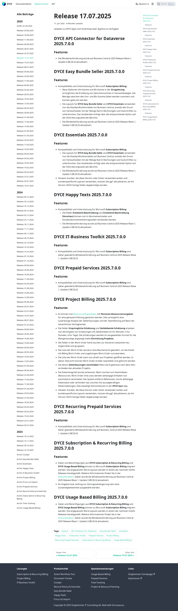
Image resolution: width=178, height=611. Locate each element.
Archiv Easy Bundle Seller (28, 459)
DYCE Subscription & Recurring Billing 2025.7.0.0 (151, 106)
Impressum (134, 578)
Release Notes (41, 3)
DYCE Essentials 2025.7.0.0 (149, 40)
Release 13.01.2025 (25, 185)
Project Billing (113, 535)
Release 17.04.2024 (25, 379)
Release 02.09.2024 (25, 283)
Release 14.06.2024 (25, 338)
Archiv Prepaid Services (27, 486)
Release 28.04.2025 (25, 112)
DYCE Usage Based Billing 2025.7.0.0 (150, 118)
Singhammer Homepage (140, 574)
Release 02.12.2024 (25, 215)
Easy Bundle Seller (108, 531)
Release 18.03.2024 (25, 402)
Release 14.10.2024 (25, 251)
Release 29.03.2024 (25, 393)
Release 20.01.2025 (25, 181)
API (53, 3)
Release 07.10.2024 (25, 256)
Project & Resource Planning (105, 586)
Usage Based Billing (122, 540)
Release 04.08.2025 (25, 44)
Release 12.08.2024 (25, 297)
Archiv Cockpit (23, 454)
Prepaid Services (96, 535)
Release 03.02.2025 (25, 172)
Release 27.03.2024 (25, 398)
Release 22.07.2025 (25, 53)
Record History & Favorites (67, 586)
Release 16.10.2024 (25, 247)
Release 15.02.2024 (25, 416)
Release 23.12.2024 (25, 201)
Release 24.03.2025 (25, 140)
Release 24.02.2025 (25, 158)
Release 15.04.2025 (25, 126)
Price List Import (62, 599)
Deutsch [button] (143, 3)
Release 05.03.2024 (25, 407)
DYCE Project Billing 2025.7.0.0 (150, 81)
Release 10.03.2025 (25, 149)
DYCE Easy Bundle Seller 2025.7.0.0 (150, 29)
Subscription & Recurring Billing (96, 540)
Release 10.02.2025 (25, 167)
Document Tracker (63, 578)
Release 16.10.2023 (25, 450)
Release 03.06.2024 (25, 347)
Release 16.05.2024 (25, 356)
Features (148, 25)
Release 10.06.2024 (25, 343)
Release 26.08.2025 (25, 30)
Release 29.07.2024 (25, 306)
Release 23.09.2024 (25, 270)
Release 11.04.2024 (25, 384)
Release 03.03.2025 (25, 153)
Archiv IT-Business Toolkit (28, 473)
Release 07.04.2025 (25, 131)
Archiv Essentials (24, 463)
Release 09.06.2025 (25, 85)
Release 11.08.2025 (25, 39)
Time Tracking (98, 582)
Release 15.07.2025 (25, 62)
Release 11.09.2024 (25, 279)
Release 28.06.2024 (25, 329)
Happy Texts (60, 535)
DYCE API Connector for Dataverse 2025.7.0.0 (150, 18)
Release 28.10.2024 (25, 238)
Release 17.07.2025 (25, 58)
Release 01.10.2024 (25, 261)
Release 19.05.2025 (25, 99)
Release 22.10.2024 (25, 242)
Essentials (123, 531)
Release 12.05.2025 (25, 103)
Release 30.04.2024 (25, 370)
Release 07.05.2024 (25, 366)
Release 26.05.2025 (25, 94)
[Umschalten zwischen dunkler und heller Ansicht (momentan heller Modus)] (153, 4)
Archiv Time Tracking (26, 503)
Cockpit (57, 582)
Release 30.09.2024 (25, 265)
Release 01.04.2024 (25, 388)
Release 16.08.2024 (25, 293)
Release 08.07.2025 (25, 67)
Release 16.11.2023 (25, 441)
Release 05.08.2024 (25, 302)
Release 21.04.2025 (25, 117)
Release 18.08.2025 (25, 35)
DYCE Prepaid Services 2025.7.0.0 (151, 71)
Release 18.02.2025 (25, 163)
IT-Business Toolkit (77, 535)
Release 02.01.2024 (25, 425)
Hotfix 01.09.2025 (24, 26)
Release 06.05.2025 (25, 108)
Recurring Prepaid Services (67, 540)
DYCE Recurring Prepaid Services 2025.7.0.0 (149, 93)
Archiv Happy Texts (25, 468)
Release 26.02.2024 (25, 411)
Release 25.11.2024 (25, 219)
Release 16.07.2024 (25, 315)
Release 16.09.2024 (25, 274)
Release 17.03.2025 (25, 144)
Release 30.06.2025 (25, 71)
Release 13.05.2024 (25, 361)
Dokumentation (23, 3)
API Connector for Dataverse (84, 531)
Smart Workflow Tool (64, 574)
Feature (65, 531)
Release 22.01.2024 (25, 420)
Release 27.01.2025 (25, 176)
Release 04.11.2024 (25, 233)
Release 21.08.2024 (25, 288)
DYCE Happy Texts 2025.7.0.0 (150, 50)
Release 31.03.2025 (25, 135)
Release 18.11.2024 (25, 224)
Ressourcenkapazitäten (85, 314)
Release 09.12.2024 (25, 210)
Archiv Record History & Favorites (31, 491)
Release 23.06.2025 (25, 76)
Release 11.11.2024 (25, 229)
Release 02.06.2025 (25, 90)
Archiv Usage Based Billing (28, 508)
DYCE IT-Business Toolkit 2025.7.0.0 (149, 60)
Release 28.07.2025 (25, 49)
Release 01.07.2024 (25, 324)
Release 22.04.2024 (25, 375)
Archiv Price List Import (27, 482)
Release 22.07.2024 (25, 311)
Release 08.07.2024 (25, 320)
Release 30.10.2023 (25, 445)
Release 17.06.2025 (25, 80)
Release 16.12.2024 (25, 206)
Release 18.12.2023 (25, 436)
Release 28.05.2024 (25, 352)
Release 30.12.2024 (25, 197)
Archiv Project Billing (26, 477)
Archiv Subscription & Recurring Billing (31, 497)
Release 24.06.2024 (25, 334)
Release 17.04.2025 (25, 122)
